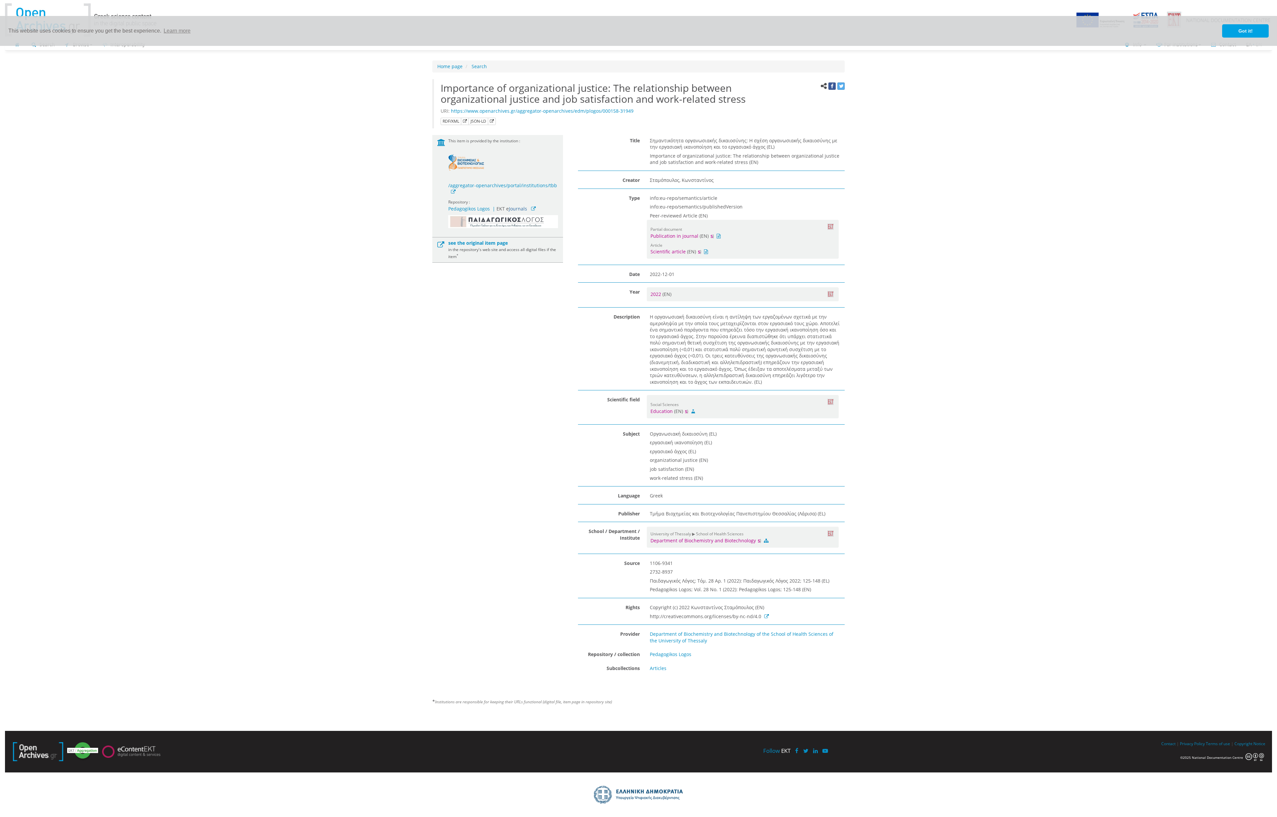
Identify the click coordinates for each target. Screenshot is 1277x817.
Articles (658, 668)
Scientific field (623, 399)
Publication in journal (674, 236)
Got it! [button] (1245, 31)
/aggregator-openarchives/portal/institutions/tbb (502, 185)
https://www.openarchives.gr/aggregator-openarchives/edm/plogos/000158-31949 (542, 111)
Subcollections (623, 668)
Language (629, 495)
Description (627, 317)
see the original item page (478, 243)
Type (634, 198)
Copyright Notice (1249, 743)
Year (635, 292)
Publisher (629, 513)
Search (478, 66)
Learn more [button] (177, 31)
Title (635, 140)
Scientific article (668, 251)
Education (661, 411)
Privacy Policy (1192, 743)
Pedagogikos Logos (469, 208)
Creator (631, 180)
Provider (630, 634)
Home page (450, 66)
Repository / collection (614, 654)
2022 (656, 294)
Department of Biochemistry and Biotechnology (703, 540)
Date (634, 274)
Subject (631, 434)
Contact (1168, 743)
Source (632, 563)
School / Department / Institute (614, 534)
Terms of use (1218, 743)
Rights (633, 607)
